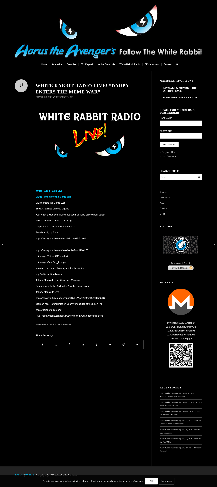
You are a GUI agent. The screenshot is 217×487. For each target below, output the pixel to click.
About (162, 203)
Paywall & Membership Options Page (179, 89)
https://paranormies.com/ (48, 309)
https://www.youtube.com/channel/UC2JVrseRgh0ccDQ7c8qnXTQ (70, 298)
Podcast (163, 192)
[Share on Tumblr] (96, 344)
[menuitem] (44, 64)
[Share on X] (56, 344)
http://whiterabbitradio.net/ (49, 274)
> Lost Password (168, 156)
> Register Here (168, 152)
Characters (165, 197)
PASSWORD (166, 131)
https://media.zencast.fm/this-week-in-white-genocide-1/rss (72, 315)
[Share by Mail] (137, 344)
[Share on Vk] (110, 344)
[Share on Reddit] (123, 344)
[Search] (176, 64)
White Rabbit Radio (63, 97)
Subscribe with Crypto (180, 97)
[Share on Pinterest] (69, 344)
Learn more (166, 481)
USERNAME (166, 118)
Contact (163, 208)
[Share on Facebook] (42, 344)
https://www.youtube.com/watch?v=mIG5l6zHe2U (62, 238)
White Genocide (44, 97)
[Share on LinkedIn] (83, 344)
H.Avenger (66, 324)
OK (151, 481)
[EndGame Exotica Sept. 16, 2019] (2, 243)
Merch (162, 214)
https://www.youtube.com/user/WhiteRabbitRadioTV (62, 250)
